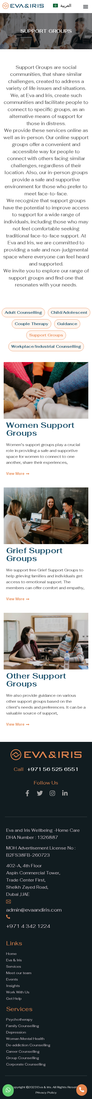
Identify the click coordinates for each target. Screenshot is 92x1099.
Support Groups (46, 335)
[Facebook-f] (27, 793)
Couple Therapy (31, 323)
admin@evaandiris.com (34, 910)
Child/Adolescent (69, 312)
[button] (85, 6)
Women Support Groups (40, 429)
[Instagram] (52, 793)
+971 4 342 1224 (28, 926)
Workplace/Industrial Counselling (46, 346)
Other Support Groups (36, 680)
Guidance (67, 323)
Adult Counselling (23, 312)
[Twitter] (40, 793)
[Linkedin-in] (65, 793)
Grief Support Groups (34, 554)
